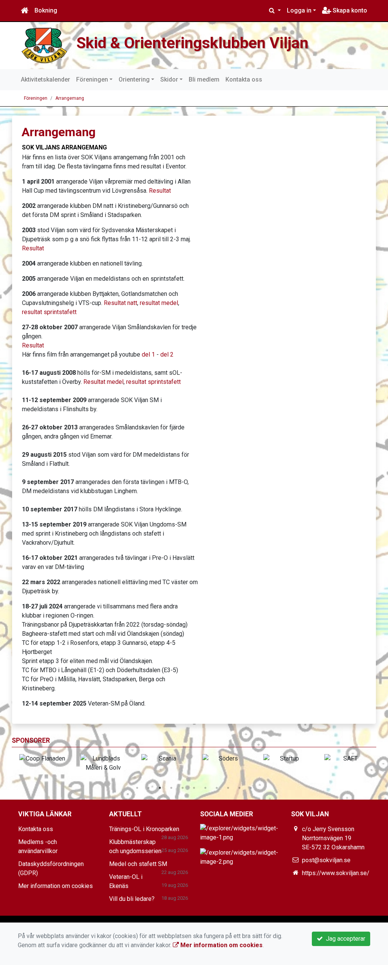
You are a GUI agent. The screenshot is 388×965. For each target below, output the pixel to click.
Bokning (45, 10)
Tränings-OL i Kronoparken (144, 829)
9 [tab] (228, 788)
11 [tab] (251, 788)
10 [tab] (239, 788)
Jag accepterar (344, 938)
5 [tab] (182, 788)
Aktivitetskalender (45, 79)
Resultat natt (120, 302)
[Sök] (275, 10)
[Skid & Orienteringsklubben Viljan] (44, 45)
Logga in (299, 10)
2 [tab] (148, 788)
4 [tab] (171, 788)
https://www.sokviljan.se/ (335, 873)
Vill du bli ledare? (132, 898)
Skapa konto (349, 10)
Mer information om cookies (55, 886)
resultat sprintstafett (49, 312)
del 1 (147, 354)
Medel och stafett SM (138, 864)
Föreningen (92, 79)
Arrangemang (69, 98)
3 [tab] (160, 788)
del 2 (167, 354)
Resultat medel (103, 381)
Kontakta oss (243, 79)
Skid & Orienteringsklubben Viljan (192, 43)
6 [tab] (194, 788)
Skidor (169, 79)
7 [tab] (205, 788)
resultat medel (159, 302)
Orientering (134, 79)
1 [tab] (137, 788)
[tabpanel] (42, 758)
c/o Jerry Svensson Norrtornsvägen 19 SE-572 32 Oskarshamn (333, 838)
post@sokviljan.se (326, 860)
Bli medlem (204, 79)
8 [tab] (217, 788)
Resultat (160, 190)
